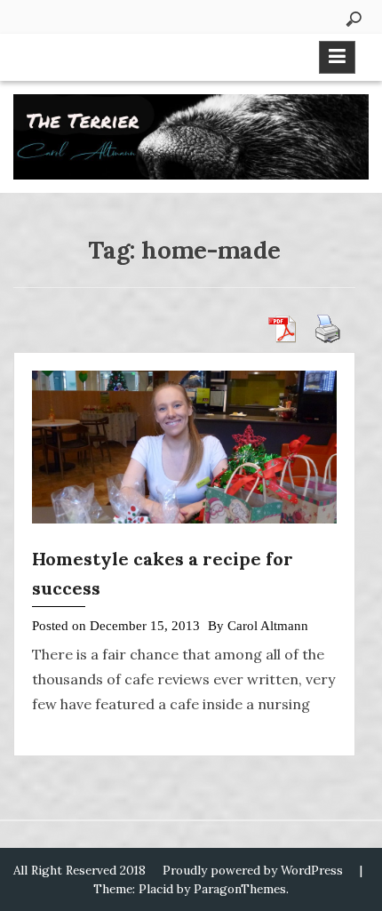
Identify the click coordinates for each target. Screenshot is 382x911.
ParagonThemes (240, 889)
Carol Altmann (267, 626)
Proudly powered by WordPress (253, 870)
